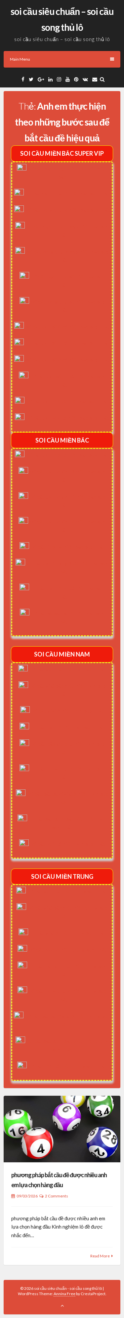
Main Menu (20, 59)
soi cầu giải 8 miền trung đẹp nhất (67, 933)
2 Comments (56, 1195)
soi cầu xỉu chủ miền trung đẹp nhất (67, 891)
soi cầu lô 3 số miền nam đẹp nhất (67, 844)
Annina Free (64, 1293)
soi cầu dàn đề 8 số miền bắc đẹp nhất (67, 360)
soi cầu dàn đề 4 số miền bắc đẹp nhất (67, 327)
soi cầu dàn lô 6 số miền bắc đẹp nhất (67, 418)
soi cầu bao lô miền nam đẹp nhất (67, 727)
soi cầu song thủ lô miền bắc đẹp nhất (67, 210)
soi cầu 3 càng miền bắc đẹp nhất (67, 547)
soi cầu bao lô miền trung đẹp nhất (67, 950)
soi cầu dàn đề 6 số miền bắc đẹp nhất (67, 343)
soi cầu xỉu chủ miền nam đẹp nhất (67, 669)
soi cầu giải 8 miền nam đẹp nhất (67, 711)
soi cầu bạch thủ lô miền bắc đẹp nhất (67, 193)
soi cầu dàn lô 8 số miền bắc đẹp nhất (67, 455)
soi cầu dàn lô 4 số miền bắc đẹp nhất (67, 401)
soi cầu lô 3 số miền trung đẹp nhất (67, 1066)
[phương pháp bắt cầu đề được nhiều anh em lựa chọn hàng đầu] (62, 1129)
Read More (100, 1255)
